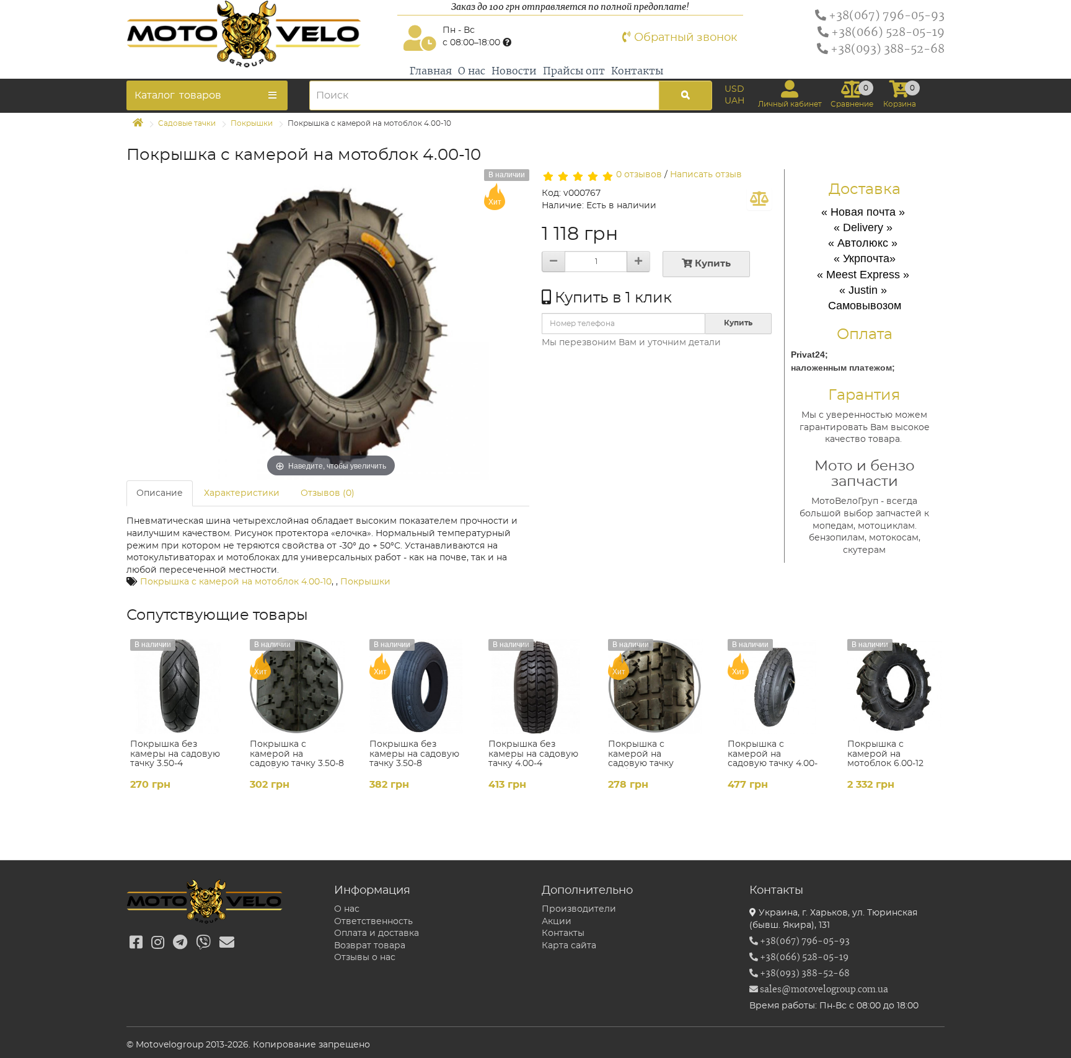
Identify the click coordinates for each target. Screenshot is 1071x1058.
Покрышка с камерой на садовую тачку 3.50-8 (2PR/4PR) (297, 758)
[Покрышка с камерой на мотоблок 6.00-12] (894, 686)
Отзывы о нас (364, 957)
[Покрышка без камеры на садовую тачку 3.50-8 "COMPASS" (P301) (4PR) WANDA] (416, 686)
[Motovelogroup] (258, 34)
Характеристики (242, 493)
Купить (711, 263)
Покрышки (252, 123)
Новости (514, 71)
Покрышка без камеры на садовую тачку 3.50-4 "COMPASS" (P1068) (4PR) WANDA (175, 763)
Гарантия (864, 395)
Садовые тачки (187, 123)
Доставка (865, 189)
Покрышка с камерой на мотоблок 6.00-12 (885, 754)
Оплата (864, 334)
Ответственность (373, 921)
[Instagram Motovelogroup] (157, 943)
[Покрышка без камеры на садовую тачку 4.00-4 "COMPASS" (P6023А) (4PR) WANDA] (535, 686)
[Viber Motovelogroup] (203, 943)
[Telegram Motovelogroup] (180, 943)
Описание (159, 493)
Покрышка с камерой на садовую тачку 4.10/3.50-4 (641, 758)
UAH (734, 101)
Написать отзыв (706, 174)
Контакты (637, 71)
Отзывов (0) (328, 493)
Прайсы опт (574, 71)
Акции (556, 921)
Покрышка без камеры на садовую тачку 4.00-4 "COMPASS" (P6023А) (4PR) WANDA (534, 763)
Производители (579, 909)
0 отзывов (639, 174)
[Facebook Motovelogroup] (136, 943)
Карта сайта (569, 945)
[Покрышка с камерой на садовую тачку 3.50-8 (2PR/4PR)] (297, 686)
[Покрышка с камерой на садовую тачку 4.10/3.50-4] (655, 686)
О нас (471, 71)
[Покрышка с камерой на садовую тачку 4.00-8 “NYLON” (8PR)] (775, 686)
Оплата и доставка (376, 933)
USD (734, 89)
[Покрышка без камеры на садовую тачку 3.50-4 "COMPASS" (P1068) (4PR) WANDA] (177, 686)
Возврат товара (369, 945)
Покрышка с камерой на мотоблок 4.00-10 (236, 582)
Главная (431, 71)
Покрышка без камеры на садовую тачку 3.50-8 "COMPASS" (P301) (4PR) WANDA (414, 763)
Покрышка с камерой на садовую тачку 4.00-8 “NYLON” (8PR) (773, 758)
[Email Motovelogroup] (226, 943)
